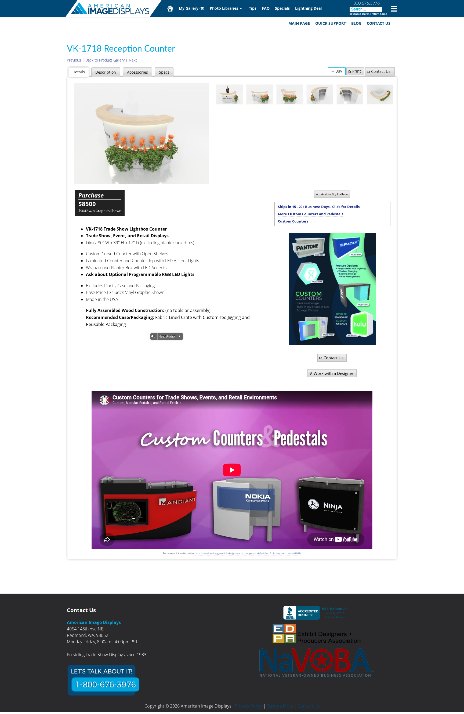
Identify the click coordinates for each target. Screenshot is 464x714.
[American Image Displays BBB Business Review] (316, 613)
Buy (338, 71)
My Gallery (191, 8)
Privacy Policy (248, 706)
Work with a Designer (333, 373)
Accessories (137, 72)
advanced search (359, 14)
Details (79, 71)
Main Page (299, 23)
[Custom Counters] (332, 289)
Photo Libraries (224, 8)
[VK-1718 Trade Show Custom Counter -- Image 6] (380, 94)
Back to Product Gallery (105, 60)
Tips (252, 8)
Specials (282, 8)
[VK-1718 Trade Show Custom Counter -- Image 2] (260, 94)
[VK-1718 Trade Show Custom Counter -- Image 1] (230, 94)
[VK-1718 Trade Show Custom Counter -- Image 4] (320, 94)
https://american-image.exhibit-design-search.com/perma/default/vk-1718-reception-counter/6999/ (248, 553)
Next (133, 60)
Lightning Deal (308, 8)
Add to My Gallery (334, 194)
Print (356, 71)
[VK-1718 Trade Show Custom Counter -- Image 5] (350, 94)
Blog (356, 23)
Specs (164, 72)
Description (105, 72)
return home (379, 14)
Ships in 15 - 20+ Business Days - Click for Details (319, 206)
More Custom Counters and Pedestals (310, 213)
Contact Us (378, 23)
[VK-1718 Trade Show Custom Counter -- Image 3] (141, 133)
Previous (74, 60)
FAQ (266, 8)
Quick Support (330, 23)
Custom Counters (293, 221)
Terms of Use (280, 706)
